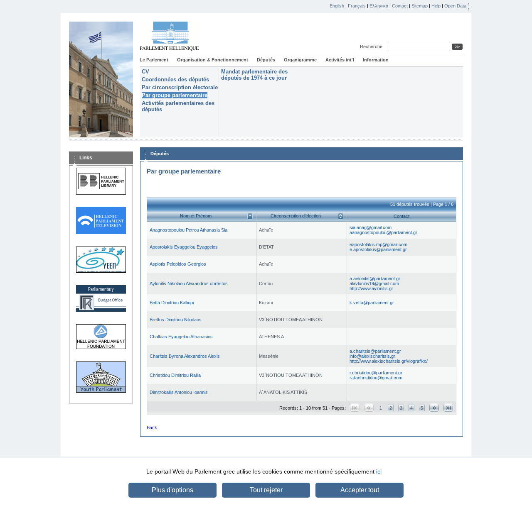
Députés (266, 59)
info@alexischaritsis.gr (372, 356)
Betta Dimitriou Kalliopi (172, 302)
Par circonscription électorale (180, 87)
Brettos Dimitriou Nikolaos (176, 319)
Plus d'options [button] (172, 489)
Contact (400, 5)
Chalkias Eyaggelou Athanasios (181, 336)
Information (376, 59)
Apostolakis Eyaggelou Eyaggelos (184, 246)
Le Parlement (154, 59)
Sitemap (419, 5)
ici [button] (379, 471)
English (337, 5)
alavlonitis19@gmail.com (374, 283)
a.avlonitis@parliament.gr (375, 278)
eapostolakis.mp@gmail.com (378, 244)
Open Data (455, 5)
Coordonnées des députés (175, 79)
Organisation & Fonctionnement (212, 59)
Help (436, 5)
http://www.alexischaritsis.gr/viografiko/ (389, 361)
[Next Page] (434, 407)
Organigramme (300, 59)
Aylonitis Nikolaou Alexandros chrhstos (189, 283)
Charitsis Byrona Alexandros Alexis (185, 356)
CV (145, 71)
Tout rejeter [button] (266, 489)
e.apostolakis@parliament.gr (378, 249)
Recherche (372, 46)
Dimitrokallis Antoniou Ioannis (179, 392)
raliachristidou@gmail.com (376, 377)
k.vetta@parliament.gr (372, 302)
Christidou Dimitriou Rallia (175, 375)
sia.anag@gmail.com (371, 227)
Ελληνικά (378, 5)
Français (357, 5)
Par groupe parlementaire (174, 95)
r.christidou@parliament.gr (376, 372)
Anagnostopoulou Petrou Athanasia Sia (188, 229)
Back (152, 427)
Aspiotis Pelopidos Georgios (178, 263)
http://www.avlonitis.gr (371, 288)
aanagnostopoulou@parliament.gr (383, 232)
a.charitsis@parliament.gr (375, 351)
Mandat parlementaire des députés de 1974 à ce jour (254, 74)
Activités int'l (339, 59)
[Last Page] (448, 407)
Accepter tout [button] (359, 489)
